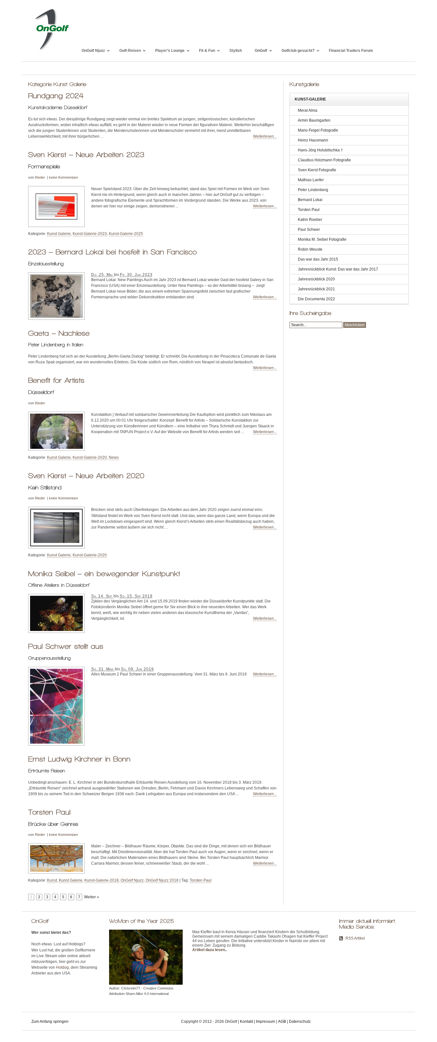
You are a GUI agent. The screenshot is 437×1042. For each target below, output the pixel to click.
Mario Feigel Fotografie (318, 130)
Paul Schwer (309, 229)
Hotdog (62, 967)
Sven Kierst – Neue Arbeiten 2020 (86, 476)
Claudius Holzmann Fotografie (324, 160)
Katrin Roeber (310, 219)
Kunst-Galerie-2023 (90, 233)
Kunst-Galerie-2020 (90, 457)
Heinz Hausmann (313, 140)
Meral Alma (307, 110)
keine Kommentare (63, 177)
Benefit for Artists (56, 380)
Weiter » (91, 897)
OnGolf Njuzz (132, 880)
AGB (282, 1021)
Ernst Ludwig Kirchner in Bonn (79, 759)
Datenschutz (300, 1021)
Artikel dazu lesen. (209, 950)
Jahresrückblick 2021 (316, 289)
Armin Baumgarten (314, 120)
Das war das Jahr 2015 (318, 259)
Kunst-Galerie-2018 (101, 880)
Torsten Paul (49, 812)
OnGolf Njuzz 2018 (162, 880)
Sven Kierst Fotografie (317, 170)
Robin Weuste (310, 249)
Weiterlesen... (265, 136)
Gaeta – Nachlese (59, 333)
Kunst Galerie (59, 233)
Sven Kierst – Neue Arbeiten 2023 (86, 154)
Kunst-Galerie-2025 (126, 233)
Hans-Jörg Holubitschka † (320, 150)
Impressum (265, 1021)
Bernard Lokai (310, 200)
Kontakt (246, 1021)
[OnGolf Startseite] (52, 50)
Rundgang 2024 (55, 96)
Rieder (40, 177)
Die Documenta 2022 (316, 299)
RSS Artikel (355, 938)
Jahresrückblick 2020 (316, 279)
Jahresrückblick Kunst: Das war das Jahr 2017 (338, 269)
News (114, 457)
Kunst (52, 880)
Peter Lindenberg (313, 190)
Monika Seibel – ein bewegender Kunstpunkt (104, 573)
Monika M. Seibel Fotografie (322, 239)
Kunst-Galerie (310, 99)
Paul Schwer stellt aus (65, 646)
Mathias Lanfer (311, 180)
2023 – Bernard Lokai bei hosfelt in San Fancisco (112, 252)
